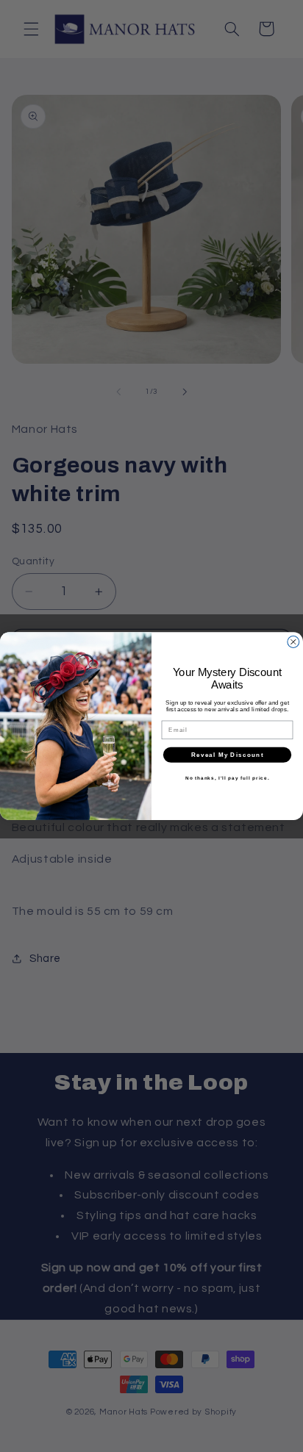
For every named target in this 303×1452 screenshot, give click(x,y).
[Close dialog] (293, 641)
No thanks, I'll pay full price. (227, 777)
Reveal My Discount (227, 754)
